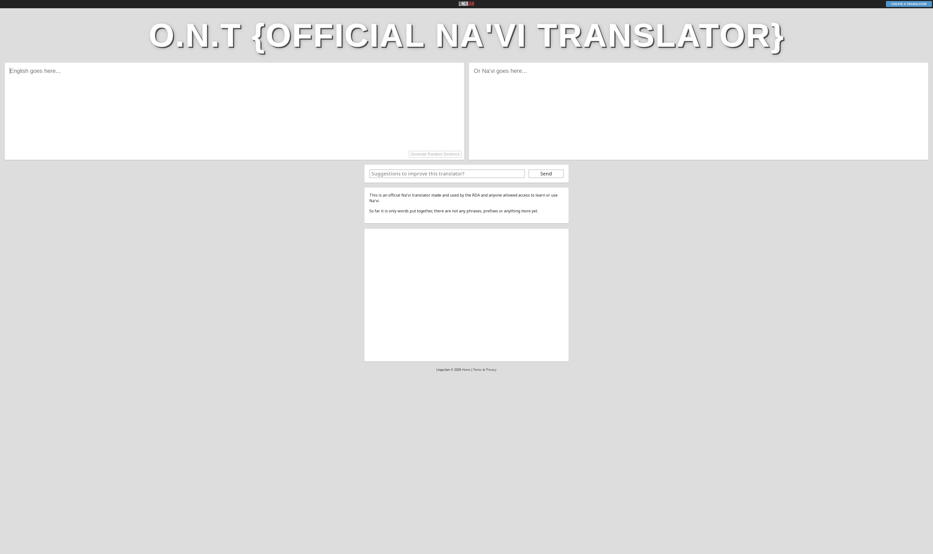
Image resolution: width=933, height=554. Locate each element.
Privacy (491, 370)
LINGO (466, 3)
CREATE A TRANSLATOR (909, 4)
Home (466, 370)
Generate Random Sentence (435, 154)
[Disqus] (466, 294)
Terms (477, 370)
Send (546, 173)
